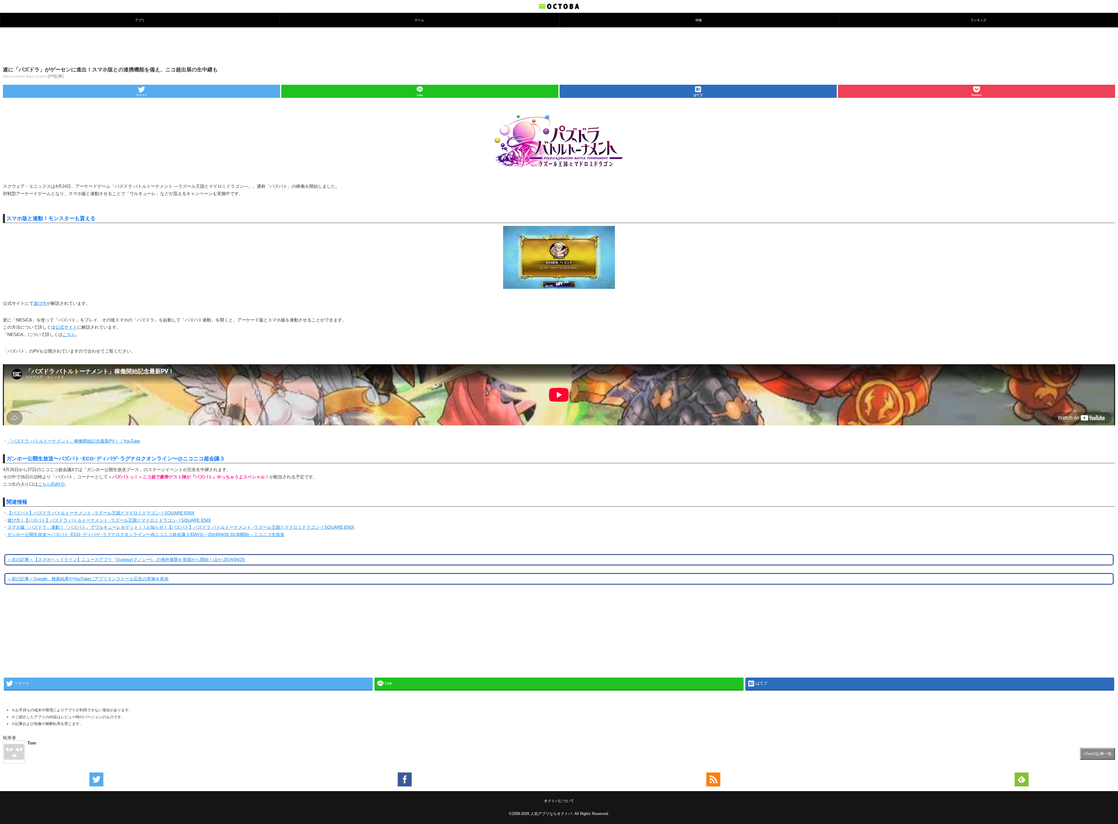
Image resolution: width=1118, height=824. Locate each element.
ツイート (141, 95)
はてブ (698, 95)
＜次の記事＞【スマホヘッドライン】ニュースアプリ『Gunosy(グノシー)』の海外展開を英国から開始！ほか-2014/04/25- (126, 559)
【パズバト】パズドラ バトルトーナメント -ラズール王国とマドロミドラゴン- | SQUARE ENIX (100, 513)
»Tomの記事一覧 (1097, 753)
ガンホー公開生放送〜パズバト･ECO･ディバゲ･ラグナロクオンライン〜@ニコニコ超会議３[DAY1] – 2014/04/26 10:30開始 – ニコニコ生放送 (145, 534)
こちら (69, 334)
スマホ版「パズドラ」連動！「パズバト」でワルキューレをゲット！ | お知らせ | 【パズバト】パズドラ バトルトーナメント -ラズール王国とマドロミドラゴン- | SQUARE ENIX (180, 527)
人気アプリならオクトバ (551, 813)
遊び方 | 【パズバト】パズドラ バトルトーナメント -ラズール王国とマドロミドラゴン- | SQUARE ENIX (109, 520)
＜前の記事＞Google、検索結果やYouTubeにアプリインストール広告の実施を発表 (88, 579)
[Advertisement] (559, 46)
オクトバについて (559, 801)
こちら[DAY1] (51, 484)
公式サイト (66, 327)
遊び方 (40, 303)
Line (420, 95)
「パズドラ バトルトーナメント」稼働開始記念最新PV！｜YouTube (73, 441)
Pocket (976, 95)
